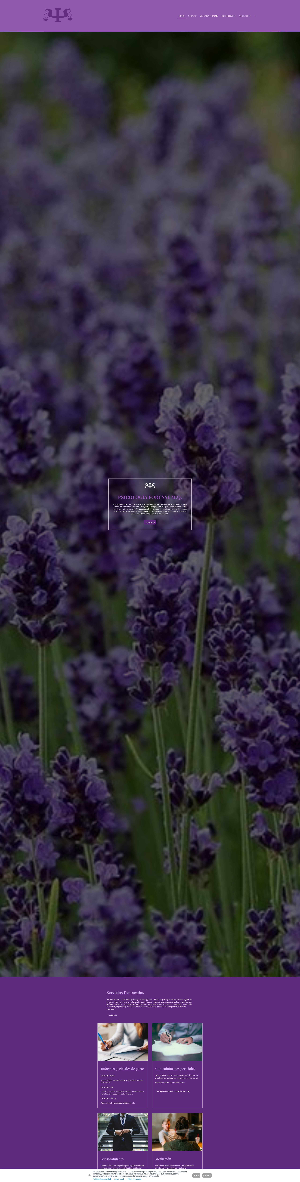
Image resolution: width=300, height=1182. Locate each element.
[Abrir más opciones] (255, 15)
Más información (134, 1179)
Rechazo (207, 1175)
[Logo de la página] (57, 15)
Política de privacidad (102, 1179)
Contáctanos (150, 522)
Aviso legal (119, 1179)
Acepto (196, 1175)
